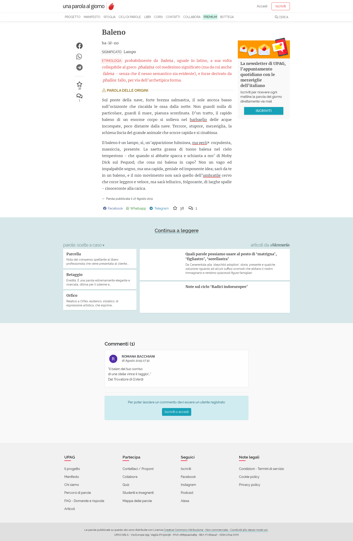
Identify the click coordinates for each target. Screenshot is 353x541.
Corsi (158, 17)
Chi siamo (71, 485)
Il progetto (72, 469)
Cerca (283, 17)
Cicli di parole (130, 17)
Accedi (262, 6)
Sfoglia (109, 17)
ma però (199, 142)
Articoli (69, 509)
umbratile (212, 175)
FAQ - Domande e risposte (84, 501)
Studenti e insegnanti (138, 493)
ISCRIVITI (264, 111)
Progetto (72, 17)
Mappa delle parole (137, 501)
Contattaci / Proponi (138, 469)
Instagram (188, 485)
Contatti (173, 17)
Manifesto (92, 17)
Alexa (185, 501)
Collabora (191, 17)
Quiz (126, 485)
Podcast (187, 493)
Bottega (227, 17)
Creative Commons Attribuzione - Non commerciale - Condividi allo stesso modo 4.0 (216, 529)
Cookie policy (249, 477)
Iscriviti (281, 6)
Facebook (188, 477)
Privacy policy (249, 485)
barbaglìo (198, 119)
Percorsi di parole (77, 493)
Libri (147, 17)
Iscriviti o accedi (177, 412)
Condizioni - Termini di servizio (261, 469)
